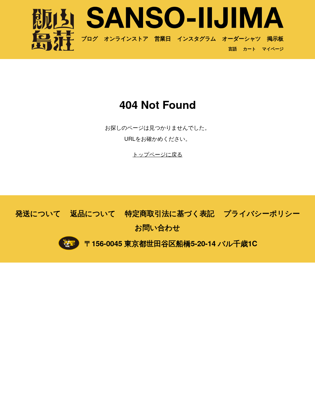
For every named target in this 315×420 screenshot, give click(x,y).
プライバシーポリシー (262, 213)
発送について (38, 213)
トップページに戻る (157, 154)
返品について (93, 213)
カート (249, 49)
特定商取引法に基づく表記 (169, 213)
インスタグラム (196, 38)
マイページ (273, 49)
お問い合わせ (157, 227)
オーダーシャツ (241, 38)
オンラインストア (126, 38)
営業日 (162, 38)
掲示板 (275, 38)
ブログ (89, 38)
